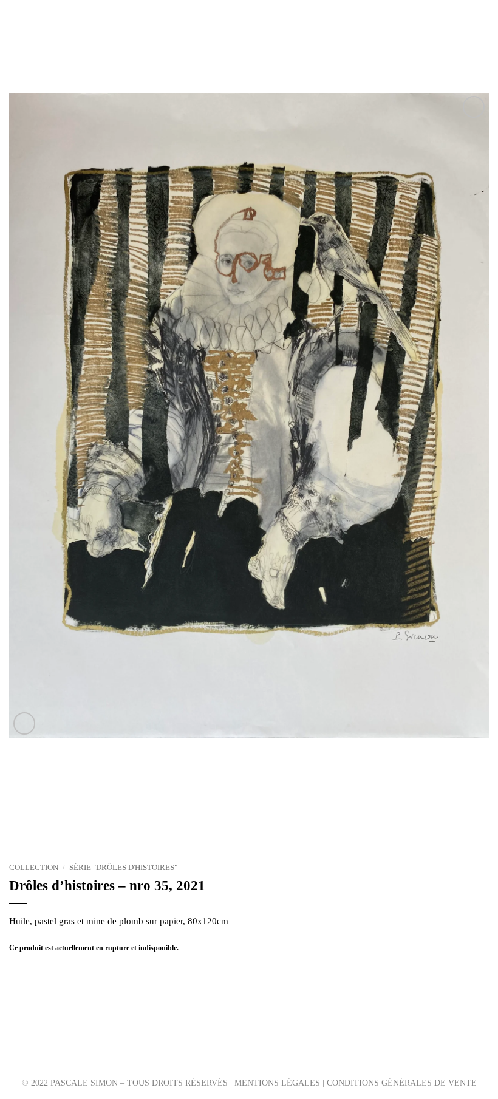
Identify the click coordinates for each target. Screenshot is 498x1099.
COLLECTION (33, 867)
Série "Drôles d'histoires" (123, 867)
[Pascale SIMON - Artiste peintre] (249, 34)
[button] (16, 34)
